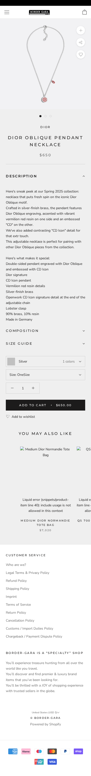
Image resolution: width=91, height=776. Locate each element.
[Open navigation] (6, 12)
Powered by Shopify (45, 724)
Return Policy (16, 612)
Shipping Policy (17, 588)
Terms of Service (18, 604)
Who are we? (16, 565)
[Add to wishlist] (80, 54)
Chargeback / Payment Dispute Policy (34, 636)
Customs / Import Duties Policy (29, 628)
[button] (45, 176)
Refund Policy (16, 580)
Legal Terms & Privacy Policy (27, 572)
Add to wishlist (23, 416)
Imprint (11, 596)
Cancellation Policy (20, 620)
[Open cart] (85, 12)
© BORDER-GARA (45, 718)
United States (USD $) (44, 712)
